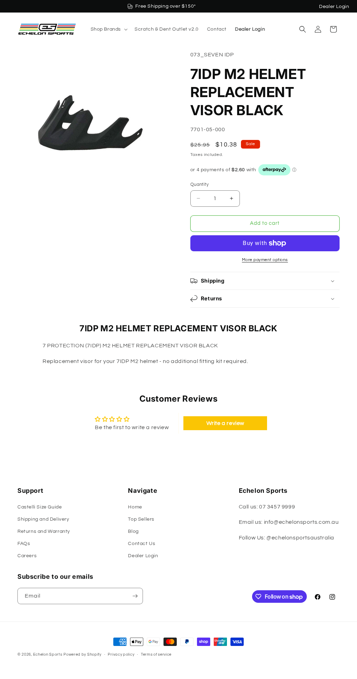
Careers (27, 555)
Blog (133, 531)
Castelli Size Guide (39, 507)
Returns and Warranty (43, 531)
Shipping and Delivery (43, 519)
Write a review (225, 423)
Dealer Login (334, 6)
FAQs (23, 543)
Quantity (199, 184)
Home (135, 507)
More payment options (265, 260)
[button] (108, 29)
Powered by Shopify (82, 654)
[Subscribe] (135, 596)
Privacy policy (121, 654)
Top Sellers (141, 519)
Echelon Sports (47, 654)
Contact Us (141, 543)
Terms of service (156, 654)
